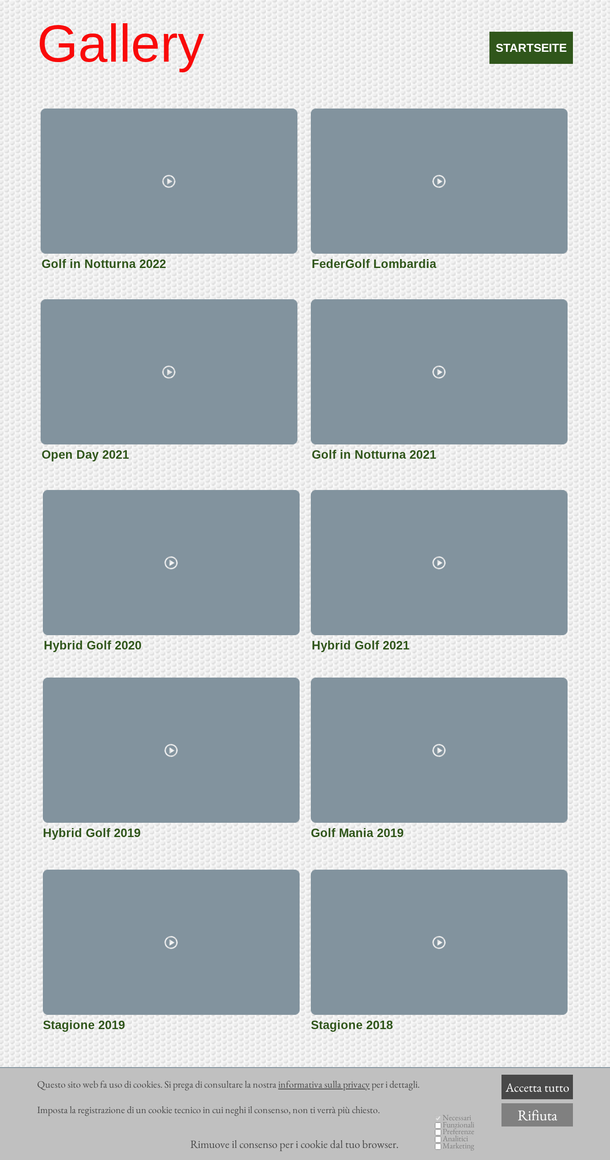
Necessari (457, 1117)
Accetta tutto (537, 1087)
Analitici (455, 1138)
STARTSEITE (531, 47)
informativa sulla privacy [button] (324, 1084)
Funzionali (458, 1124)
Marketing (458, 1145)
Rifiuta (537, 1115)
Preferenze (458, 1131)
